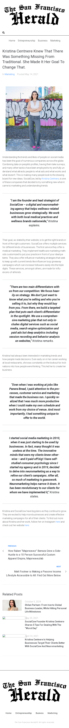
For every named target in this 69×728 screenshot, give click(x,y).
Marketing (10, 74)
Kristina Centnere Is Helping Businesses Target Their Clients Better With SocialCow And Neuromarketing (45, 643)
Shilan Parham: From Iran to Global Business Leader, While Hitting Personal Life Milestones (46, 608)
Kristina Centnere (50, 178)
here (58, 522)
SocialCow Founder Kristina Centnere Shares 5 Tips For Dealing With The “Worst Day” (44, 625)
